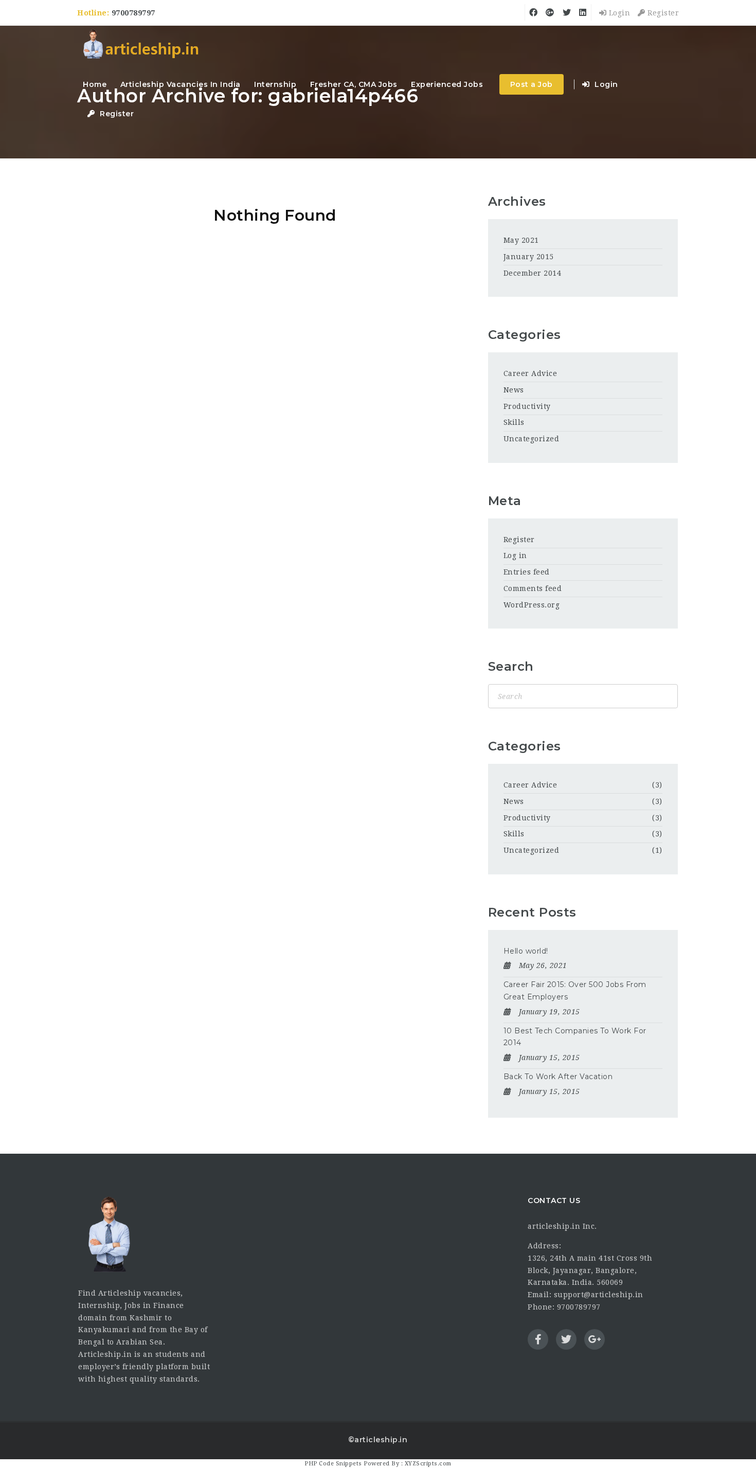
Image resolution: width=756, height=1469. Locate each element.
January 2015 (528, 257)
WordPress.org (531, 605)
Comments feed (532, 588)
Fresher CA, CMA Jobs (354, 84)
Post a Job (531, 84)
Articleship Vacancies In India (180, 84)
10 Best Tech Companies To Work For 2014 (574, 1037)
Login (618, 13)
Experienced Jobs (447, 84)
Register (662, 13)
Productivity (527, 406)
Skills (514, 422)
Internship (275, 84)
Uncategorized (531, 439)
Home (94, 84)
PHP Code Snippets (333, 1463)
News (513, 390)
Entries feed (526, 572)
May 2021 (521, 240)
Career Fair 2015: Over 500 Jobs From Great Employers (574, 990)
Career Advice (530, 373)
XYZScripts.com (428, 1463)
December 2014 (532, 273)
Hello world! (525, 951)
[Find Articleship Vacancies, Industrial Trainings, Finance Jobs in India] (140, 45)
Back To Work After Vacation (558, 1076)
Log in (515, 555)
